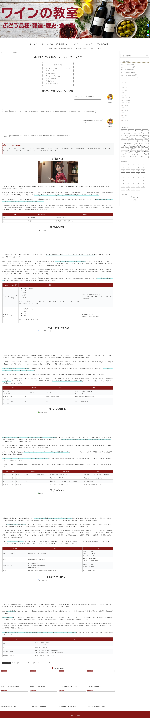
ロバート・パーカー (73, 703)
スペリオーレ (44, 683)
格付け (51, 663)
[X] (148, 28)
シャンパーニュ (100, 683)
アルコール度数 (4, 683)
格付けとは (51, 71)
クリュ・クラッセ (23, 663)
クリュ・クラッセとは (54, 76)
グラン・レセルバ (10, 683)
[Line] (148, 31)
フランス (31, 663)
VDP (32, 703)
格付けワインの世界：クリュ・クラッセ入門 (58, 68)
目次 (55, 65)
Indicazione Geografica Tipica (9, 703)
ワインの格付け (7, 663)
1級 (89, 703)
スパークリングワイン (67, 683)
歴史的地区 (73, 683)
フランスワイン (99, 703)
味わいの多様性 (52, 78)
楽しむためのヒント (53, 83)
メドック (46, 663)
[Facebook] (148, 25)
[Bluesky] (148, 34)
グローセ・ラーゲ (43, 703)
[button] (147, 56)
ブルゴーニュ (38, 663)
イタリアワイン (39, 683)
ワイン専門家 (134, 200)
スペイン (16, 683)
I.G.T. (3, 703)
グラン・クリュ (95, 683)
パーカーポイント (67, 703)
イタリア (61, 683)
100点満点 (61, 703)
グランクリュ (93, 703)
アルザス (90, 683)
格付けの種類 (51, 73)
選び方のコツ (51, 81)
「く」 (15, 663)
